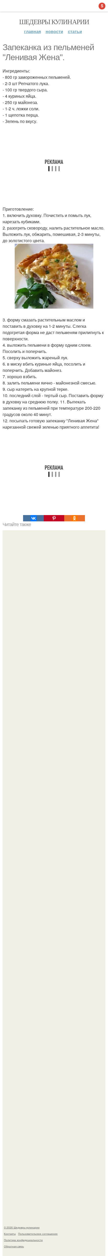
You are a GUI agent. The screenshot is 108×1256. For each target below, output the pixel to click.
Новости (54, 31)
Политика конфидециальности (23, 1240)
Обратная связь (14, 1246)
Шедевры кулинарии (54, 21)
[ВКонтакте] (33, 518)
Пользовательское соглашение (38, 1234)
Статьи (75, 31)
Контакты (10, 1234)
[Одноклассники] (74, 518)
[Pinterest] (54, 518)
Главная (32, 31)
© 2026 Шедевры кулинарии (22, 1227)
